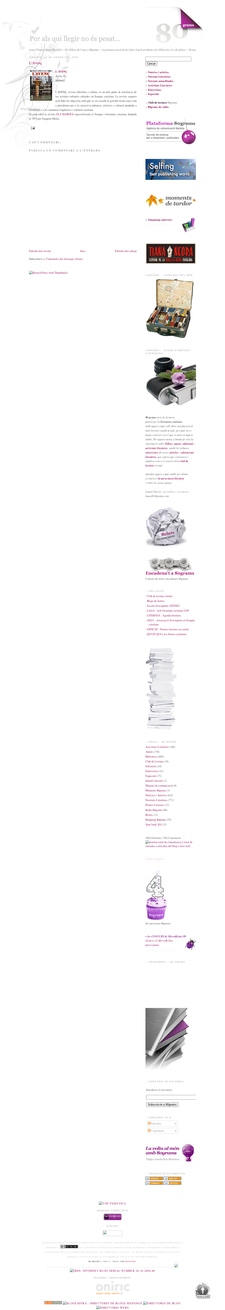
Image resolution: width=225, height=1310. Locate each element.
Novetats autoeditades (160, 81)
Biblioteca (151, 756)
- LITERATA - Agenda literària (163, 615)
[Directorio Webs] (112, 1308)
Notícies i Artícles (156, 795)
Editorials (151, 766)
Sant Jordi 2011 (154, 824)
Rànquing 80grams (155, 820)
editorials (188, 444)
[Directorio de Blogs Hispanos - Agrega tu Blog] (102, 1303)
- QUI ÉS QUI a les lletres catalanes (166, 634)
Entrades (156, 1123)
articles (174, 452)
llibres (169, 444)
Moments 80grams (155, 790)
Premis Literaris (154, 805)
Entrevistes (151, 771)
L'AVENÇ (61, 71)
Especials (150, 776)
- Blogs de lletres (155, 601)
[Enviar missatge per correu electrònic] (32, 128)
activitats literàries (156, 448)
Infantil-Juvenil (154, 781)
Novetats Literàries (156, 800)
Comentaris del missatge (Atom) (64, 259)
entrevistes (151, 452)
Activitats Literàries (157, 747)
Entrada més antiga (126, 251)
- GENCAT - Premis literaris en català (167, 629)
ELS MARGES (64, 114)
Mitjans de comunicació (159, 785)
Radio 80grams (153, 810)
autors (177, 444)
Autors (149, 752)
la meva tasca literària (171, 478)
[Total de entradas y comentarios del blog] (170, 846)
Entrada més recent (40, 251)
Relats (149, 815)
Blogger (130, 1261)
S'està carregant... (155, 859)
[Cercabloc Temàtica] (112, 1203)
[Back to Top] (203, 1291)
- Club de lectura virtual (158, 596)
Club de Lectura (154, 761)
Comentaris (157, 1131)
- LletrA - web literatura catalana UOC (167, 610)
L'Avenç (35, 62)
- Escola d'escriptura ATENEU (162, 606)
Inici (82, 251)
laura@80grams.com (157, 496)
